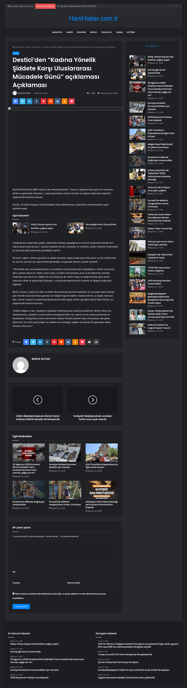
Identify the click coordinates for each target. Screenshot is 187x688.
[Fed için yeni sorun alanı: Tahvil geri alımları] (137, 245)
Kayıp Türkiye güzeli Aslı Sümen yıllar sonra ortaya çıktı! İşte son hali (161, 313)
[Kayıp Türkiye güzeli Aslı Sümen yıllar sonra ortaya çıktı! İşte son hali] (137, 314)
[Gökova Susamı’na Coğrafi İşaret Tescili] (137, 328)
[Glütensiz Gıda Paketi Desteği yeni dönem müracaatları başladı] (102, 490)
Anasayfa (57, 32)
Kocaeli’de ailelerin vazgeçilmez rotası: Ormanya (65, 503)
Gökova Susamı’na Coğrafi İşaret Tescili (159, 326)
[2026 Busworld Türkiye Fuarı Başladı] (137, 121)
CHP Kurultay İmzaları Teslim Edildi (159, 282)
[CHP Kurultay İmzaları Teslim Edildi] (137, 284)
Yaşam (119, 32)
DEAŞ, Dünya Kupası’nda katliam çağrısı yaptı (161, 58)
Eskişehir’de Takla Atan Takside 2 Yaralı (160, 256)
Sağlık (93, 32)
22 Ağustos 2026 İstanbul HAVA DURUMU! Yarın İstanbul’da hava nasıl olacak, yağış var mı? (98, 6)
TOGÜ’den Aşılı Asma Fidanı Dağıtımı (159, 269)
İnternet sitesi (73, 583)
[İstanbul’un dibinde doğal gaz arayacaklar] (29, 490)
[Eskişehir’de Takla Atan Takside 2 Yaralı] (137, 258)
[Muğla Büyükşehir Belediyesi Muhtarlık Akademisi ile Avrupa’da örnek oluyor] (137, 297)
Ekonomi (81, 32)
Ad (15, 572)
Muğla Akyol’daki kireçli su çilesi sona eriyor (160, 146)
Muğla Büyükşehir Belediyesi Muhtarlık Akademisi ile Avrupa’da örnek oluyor (161, 298)
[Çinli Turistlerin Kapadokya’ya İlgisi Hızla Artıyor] (102, 452)
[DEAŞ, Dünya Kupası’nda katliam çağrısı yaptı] (21, 228)
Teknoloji (106, 32)
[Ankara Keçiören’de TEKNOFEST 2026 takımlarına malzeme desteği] (137, 174)
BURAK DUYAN (24, 93)
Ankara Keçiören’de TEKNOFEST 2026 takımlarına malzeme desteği (159, 175)
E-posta (17, 583)
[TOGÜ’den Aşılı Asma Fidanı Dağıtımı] (137, 271)
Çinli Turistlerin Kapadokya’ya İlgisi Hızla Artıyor (102, 466)
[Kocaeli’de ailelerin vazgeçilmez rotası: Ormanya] (65, 490)
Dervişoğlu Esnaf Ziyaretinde (101, 224)
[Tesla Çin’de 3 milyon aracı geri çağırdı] (137, 191)
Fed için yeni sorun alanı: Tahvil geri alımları (161, 243)
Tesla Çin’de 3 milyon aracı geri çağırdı (159, 189)
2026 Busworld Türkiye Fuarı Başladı (160, 119)
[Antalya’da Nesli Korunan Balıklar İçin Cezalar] (65, 452)
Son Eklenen (152, 46)
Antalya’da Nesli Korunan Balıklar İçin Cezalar (62, 466)
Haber (69, 32)
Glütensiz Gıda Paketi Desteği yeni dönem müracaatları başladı (102, 504)
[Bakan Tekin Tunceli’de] (137, 232)
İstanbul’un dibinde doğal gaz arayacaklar (29, 503)
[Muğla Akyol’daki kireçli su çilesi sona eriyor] (137, 148)
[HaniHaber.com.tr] (93, 18)
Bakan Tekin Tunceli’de (160, 228)
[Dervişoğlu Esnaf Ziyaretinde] (75, 228)
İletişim (131, 32)
